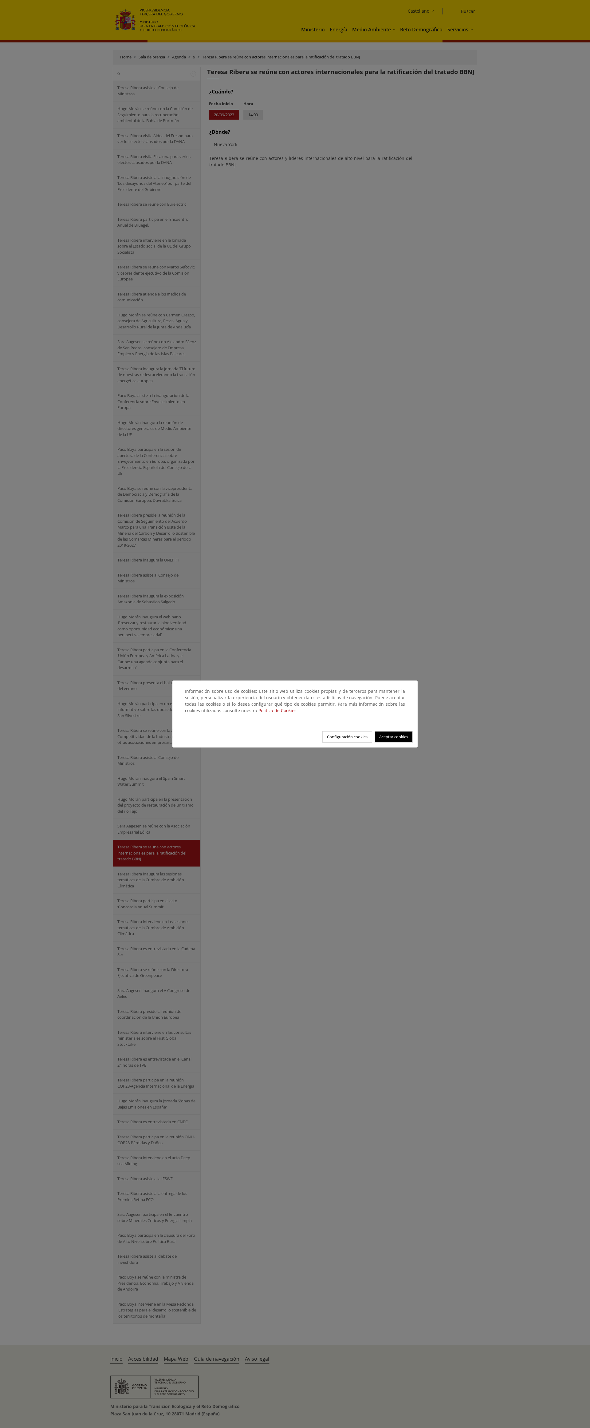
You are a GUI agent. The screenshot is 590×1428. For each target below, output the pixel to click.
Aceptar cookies (393, 737)
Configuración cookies (347, 737)
